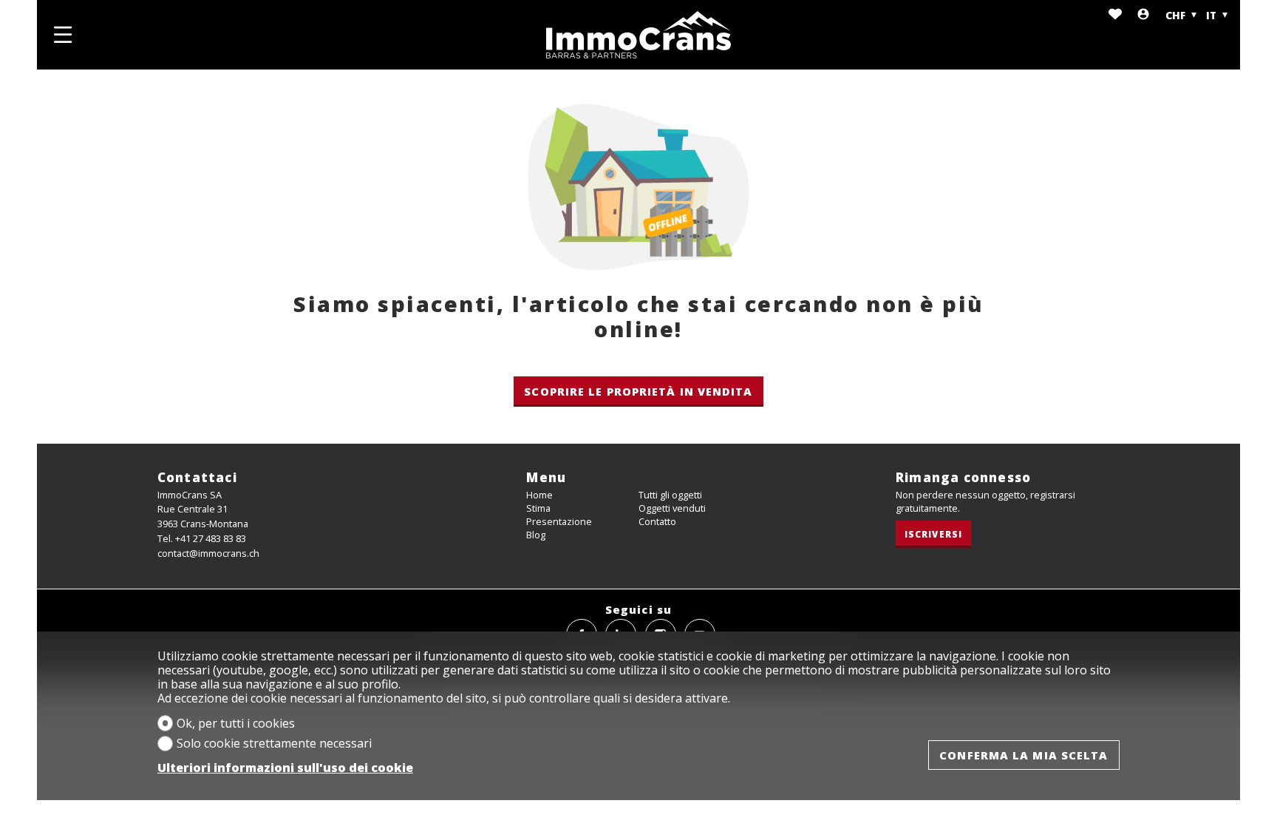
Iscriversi (933, 534)
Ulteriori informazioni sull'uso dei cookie (285, 768)
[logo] (638, 34)
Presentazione (559, 521)
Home (539, 494)
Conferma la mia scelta (1023, 755)
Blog (535, 534)
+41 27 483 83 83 (210, 538)
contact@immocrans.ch (208, 553)
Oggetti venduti (672, 508)
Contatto (657, 521)
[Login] (1143, 15)
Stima (538, 508)
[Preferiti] (1115, 15)
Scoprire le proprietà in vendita (638, 391)
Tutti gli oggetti (670, 494)
